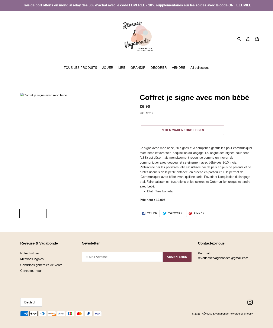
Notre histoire (29, 253)
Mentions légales (32, 259)
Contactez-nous (31, 270)
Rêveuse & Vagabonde (215, 313)
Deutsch (30, 302)
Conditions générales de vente (41, 265)
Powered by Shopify (241, 313)
